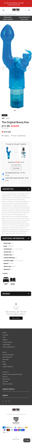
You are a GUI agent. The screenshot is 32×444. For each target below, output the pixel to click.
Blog (4, 362)
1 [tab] (14, 110)
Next (28, 68)
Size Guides (6, 359)
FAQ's (4, 337)
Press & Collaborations (9, 347)
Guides (4, 364)
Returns (5, 352)
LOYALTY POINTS (24, 19)
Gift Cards (5, 381)
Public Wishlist (6, 344)
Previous (3, 68)
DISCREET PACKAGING (8, 19)
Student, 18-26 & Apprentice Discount (12, 374)
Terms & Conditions (8, 384)
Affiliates (5, 339)
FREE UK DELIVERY (8, 17)
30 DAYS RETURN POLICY (24, 17)
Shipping (6, 135)
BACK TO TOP (16, 439)
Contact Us (5, 372)
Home (2, 14)
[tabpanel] (16, 66)
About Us (5, 376)
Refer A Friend (6, 379)
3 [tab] (17, 110)
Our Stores (5, 335)
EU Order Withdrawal (8, 354)
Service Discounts (7, 357)
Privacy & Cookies (7, 342)
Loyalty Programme (8, 366)
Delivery (5, 332)
